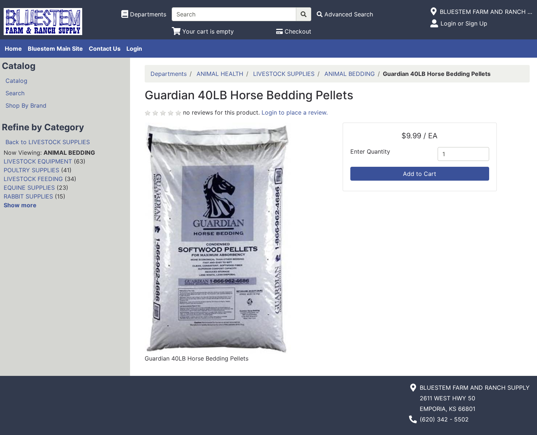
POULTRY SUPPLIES (31, 170)
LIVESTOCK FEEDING (33, 178)
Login (134, 48)
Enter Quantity (370, 151)
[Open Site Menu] (434, 11)
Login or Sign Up (464, 23)
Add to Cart (419, 173)
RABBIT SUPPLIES (28, 196)
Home (13, 48)
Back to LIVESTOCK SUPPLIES (47, 142)
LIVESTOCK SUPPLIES (284, 73)
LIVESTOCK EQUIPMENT (38, 161)
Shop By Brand (25, 105)
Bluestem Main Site (55, 48)
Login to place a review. (295, 112)
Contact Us (105, 48)
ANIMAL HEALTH (220, 73)
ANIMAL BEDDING (349, 73)
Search (14, 93)
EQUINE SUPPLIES (29, 187)
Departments (169, 73)
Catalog (16, 80)
